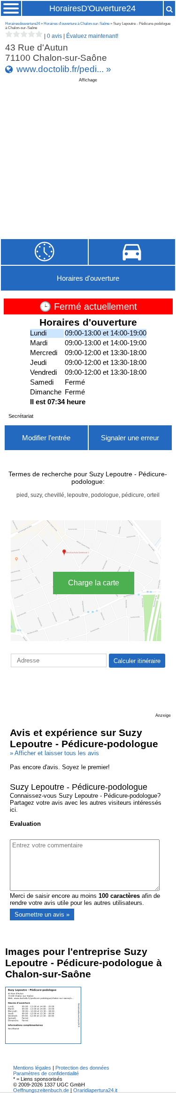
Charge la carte (93, 583)
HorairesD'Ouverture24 (92, 8)
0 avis (54, 36)
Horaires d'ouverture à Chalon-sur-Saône (76, 24)
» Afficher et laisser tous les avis (54, 753)
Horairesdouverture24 (22, 24)
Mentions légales (32, 1068)
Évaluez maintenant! (92, 36)
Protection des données (82, 1068)
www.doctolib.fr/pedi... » (63, 69)
